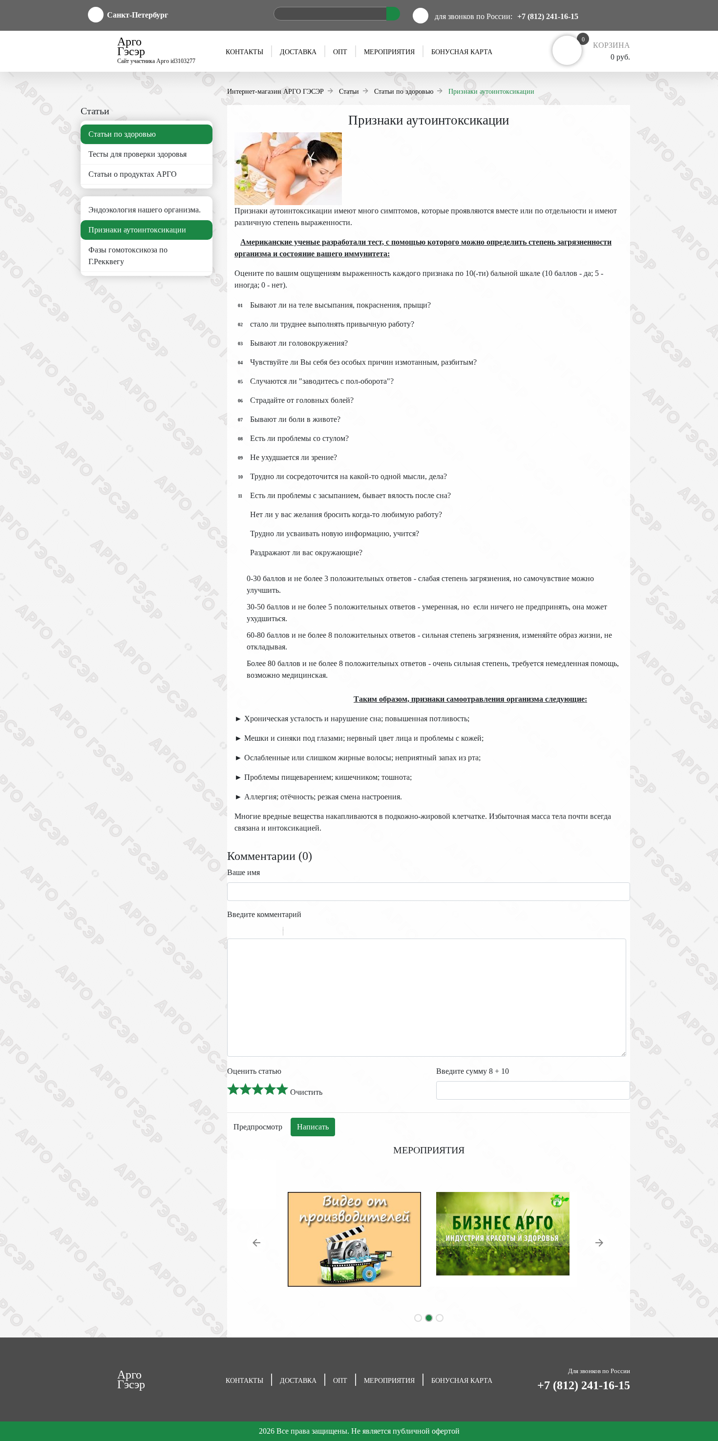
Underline (259, 933)
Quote (294, 933)
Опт (340, 52)
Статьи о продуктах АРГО (132, 174)
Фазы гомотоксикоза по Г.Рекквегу (128, 256)
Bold (233, 933)
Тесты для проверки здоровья (137, 154)
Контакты (244, 52)
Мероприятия (389, 52)
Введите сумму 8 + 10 (472, 1071)
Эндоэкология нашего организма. (144, 210)
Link (320, 933)
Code (307, 933)
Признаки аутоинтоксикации (137, 230)
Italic (246, 933)
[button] (257, 1245)
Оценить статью (254, 1071)
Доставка (298, 52)
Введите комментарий (264, 914)
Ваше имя (243, 872)
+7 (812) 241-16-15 (547, 16)
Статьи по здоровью (122, 134)
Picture (333, 933)
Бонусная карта (461, 52)
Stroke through (271, 933)
